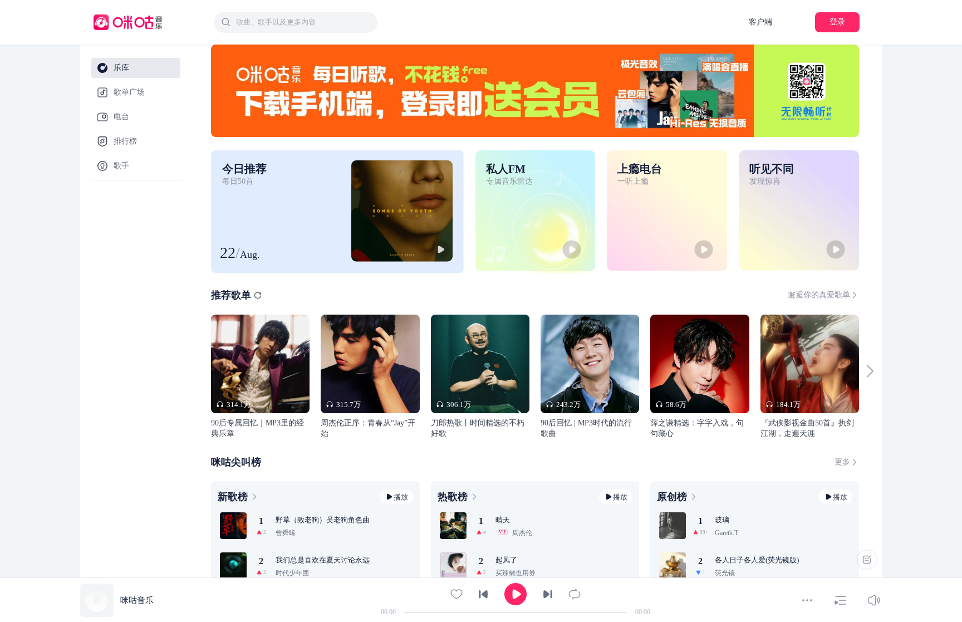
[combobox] (295, 22)
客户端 (760, 22)
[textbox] (303, 22)
